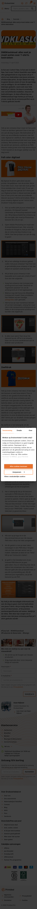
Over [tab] (30, 430)
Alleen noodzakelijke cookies (14, 476)
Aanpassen (17, 472)
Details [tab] (19, 430)
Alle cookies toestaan (18, 466)
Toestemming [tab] (7, 430)
